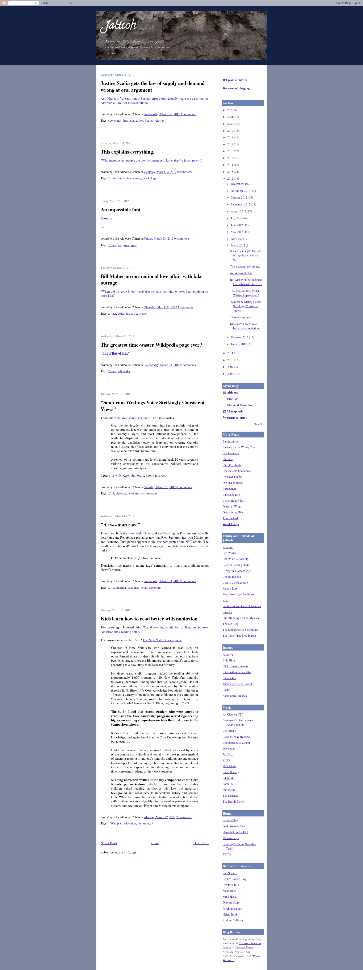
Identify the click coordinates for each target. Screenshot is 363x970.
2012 (121, 313)
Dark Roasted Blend (234, 826)
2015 (230, 158)
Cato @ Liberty (232, 465)
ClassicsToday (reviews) (237, 737)
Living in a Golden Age (237, 571)
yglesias (159, 120)
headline (133, 493)
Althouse (232, 392)
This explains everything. (127, 151)
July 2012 (237, 218)
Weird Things (231, 524)
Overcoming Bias (233, 512)
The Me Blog (230, 624)
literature (143, 823)
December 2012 (240, 184)
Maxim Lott (230, 588)
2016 (230, 151)
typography (130, 245)
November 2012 (241, 191)
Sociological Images (235, 696)
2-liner (112, 178)
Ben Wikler (229, 553)
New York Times (139, 533)
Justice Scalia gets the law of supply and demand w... (245, 255)
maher (143, 313)
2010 (230, 360)
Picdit (226, 690)
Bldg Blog (229, 660)
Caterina (228, 459)
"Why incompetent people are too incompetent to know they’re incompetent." (151, 160)
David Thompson (233, 483)
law (141, 120)
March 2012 (238, 245)
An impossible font (121, 209)
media (143, 587)
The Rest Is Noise (233, 801)
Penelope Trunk (237, 417)
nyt (142, 493)
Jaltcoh (120, 26)
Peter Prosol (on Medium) (238, 594)
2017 (230, 144)
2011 (230, 353)
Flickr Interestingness (235, 666)
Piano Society (231, 772)
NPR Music (229, 766)
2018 (230, 137)
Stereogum (229, 790)
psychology (149, 178)
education (130, 823)
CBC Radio (229, 731)
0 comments (184, 172)
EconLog (232, 398)
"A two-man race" (120, 524)
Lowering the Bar (233, 500)
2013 (230, 172)
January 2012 (239, 344)
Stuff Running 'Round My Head (241, 618)
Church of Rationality (236, 559)
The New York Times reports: (162, 640)
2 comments (184, 817)
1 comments (185, 307)
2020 (230, 124)
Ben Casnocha (231, 453)
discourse (131, 313)
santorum (151, 493)
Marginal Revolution (240, 405)
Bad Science (230, 873)
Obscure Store (231, 902)
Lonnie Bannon (232, 577)
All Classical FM (233, 714)
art (119, 245)
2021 (230, 117)
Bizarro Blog (230, 820)
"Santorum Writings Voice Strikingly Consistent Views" (153, 405)
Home (155, 843)
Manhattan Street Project (237, 684)
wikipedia (124, 371)
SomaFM (228, 784)
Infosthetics (229, 678)
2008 (230, 374)
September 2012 (241, 204)
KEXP (226, 760)
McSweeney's (231, 838)
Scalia (149, 120)
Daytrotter (229, 748)
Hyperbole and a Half (235, 832)
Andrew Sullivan (233, 920)
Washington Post (174, 533)
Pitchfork (228, 778)
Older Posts (201, 843)
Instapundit (229, 488)
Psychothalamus (232, 908)
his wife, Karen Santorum (127, 475)
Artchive (228, 654)
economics (115, 120)
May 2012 (237, 232)
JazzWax (228, 754)
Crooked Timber (232, 477)
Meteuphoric (235, 411)
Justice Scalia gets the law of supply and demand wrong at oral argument (153, 86)
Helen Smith (230, 914)
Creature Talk (231, 885)
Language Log (231, 495)
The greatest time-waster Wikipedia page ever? (151, 344)
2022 (230, 110)
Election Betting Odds (236, 565)
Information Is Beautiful (237, 672)
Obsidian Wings (232, 506)
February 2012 (240, 337)
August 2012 (239, 211)
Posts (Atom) (127, 852)
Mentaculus (229, 891)
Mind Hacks (230, 896)
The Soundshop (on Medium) (240, 630)
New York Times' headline (131, 418)
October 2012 (239, 197)
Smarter (227, 612)
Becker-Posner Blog (234, 879)
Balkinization (230, 441)
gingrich (121, 587)
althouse (121, 493)
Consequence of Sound (236, 743)
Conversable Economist (237, 471)
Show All (258, 424)
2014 (230, 165)
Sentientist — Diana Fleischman (242, 606)
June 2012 (237, 225)
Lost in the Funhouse (235, 582)
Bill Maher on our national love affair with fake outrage (152, 279)
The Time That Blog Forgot (239, 635)
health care (130, 120)
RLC (225, 600)
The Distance (230, 796)
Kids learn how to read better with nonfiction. (150, 618)
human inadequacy (129, 178)
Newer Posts (109, 843)
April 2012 (238, 239)
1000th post (115, 823)
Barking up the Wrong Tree (239, 447)
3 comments (188, 114)
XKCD (227, 854)
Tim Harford (230, 518)
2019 (230, 131)
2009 (230, 367)
